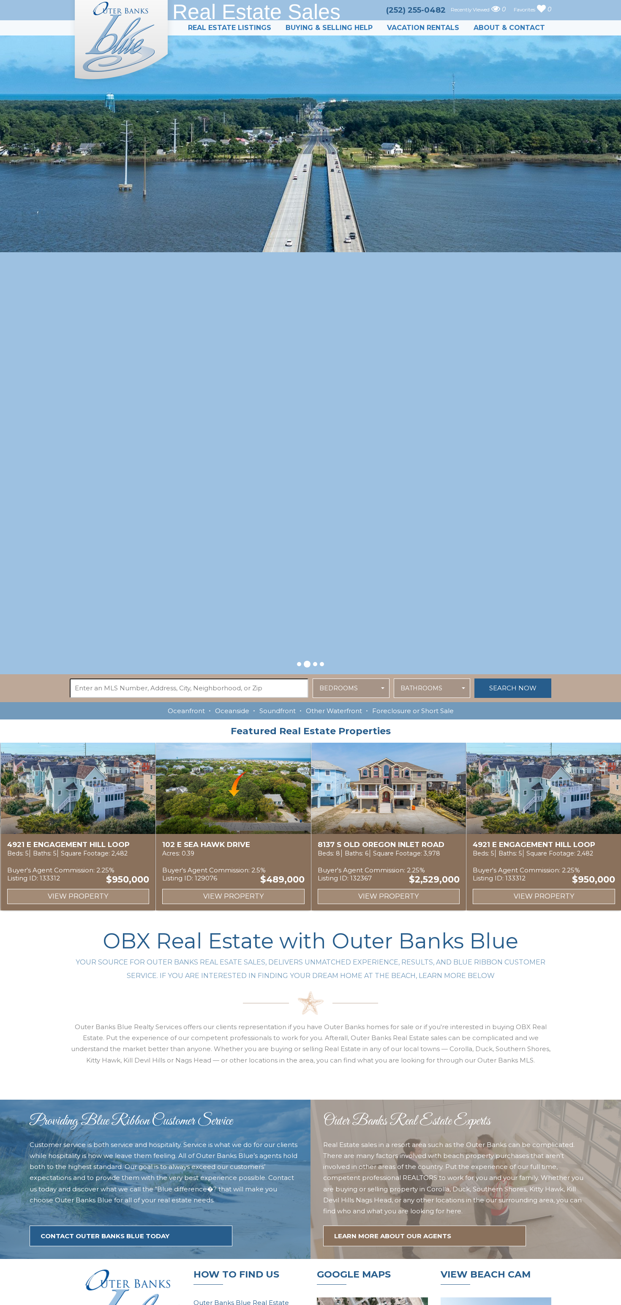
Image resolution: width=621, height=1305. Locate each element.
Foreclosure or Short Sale (413, 711)
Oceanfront (186, 711)
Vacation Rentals (423, 28)
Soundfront (277, 711)
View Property (78, 896)
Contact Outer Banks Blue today (105, 1236)
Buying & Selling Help (329, 28)
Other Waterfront (334, 711)
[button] (299, 664)
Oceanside (232, 711)
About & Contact (509, 28)
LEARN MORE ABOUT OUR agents (392, 1236)
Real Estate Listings (229, 28)
